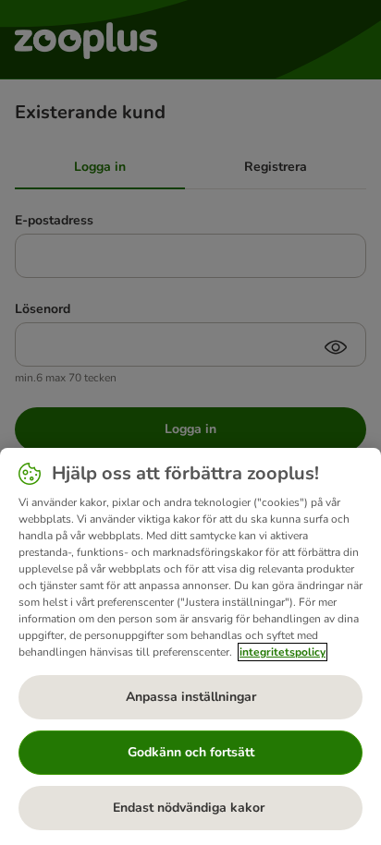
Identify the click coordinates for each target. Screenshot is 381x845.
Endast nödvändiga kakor (190, 807)
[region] (190, 646)
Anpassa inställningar (191, 697)
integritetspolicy (283, 652)
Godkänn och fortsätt (191, 752)
